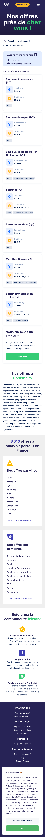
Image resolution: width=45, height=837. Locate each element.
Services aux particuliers (19, 576)
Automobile (12, 592)
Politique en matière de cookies (26, 803)
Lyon (9, 485)
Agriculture (12, 588)
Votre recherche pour (20, 55)
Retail (9, 564)
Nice (9, 493)
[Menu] (38, 4)
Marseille (11, 481)
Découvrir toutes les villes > (19, 520)
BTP (9, 584)
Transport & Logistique (18, 556)
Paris (9, 478)
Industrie (11, 560)
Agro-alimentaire (15, 580)
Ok (22, 828)
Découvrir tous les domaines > (20, 598)
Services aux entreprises (19, 572)
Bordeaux (11, 509)
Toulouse (11, 489)
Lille (9, 513)
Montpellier (12, 501)
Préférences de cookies (22, 820)
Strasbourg (12, 505)
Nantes (10, 497)
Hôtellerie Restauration (18, 568)
